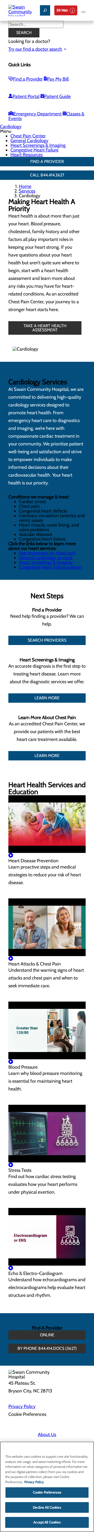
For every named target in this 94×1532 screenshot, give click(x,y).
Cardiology (10, 126)
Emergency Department (38, 114)
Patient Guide (57, 96)
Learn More (47, 697)
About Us (47, 1434)
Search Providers (47, 640)
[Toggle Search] (45, 10)
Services (27, 191)
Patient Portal (26, 96)
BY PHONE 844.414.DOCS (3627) (47, 1348)
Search (24, 32)
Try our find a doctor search (35, 49)
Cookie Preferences (47, 1492)
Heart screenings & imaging (46, 562)
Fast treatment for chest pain (47, 553)
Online (47, 1334)
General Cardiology (29, 140)
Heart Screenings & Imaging (38, 145)
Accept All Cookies (46, 1522)
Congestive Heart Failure (34, 150)
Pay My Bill (58, 79)
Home (25, 186)
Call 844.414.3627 (47, 175)
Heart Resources (26, 154)
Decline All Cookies (47, 1507)
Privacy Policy (22, 1406)
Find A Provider (47, 161)
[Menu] (83, 12)
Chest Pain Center (28, 136)
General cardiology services (45, 558)
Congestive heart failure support (50, 567)
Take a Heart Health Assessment (45, 327)
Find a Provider (28, 79)
